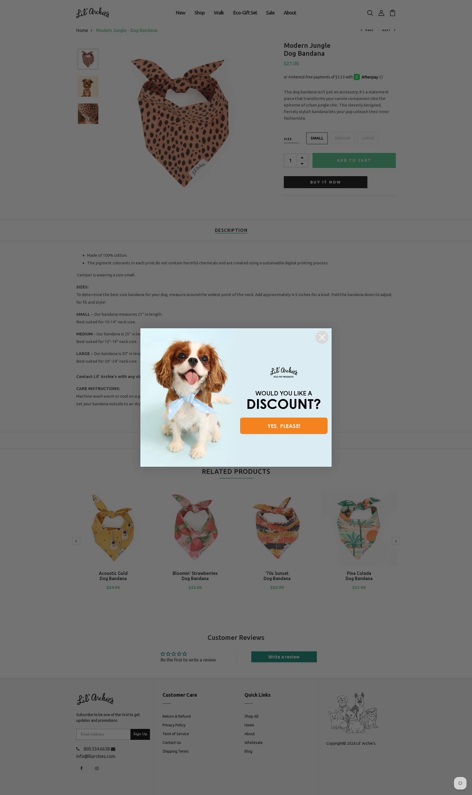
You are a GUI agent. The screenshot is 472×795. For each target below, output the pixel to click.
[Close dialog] (322, 337)
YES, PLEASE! (283, 425)
